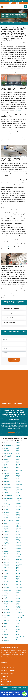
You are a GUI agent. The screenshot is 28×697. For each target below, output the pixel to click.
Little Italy (18, 445)
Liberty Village (19, 447)
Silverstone (6, 539)
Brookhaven (18, 590)
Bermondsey (18, 609)
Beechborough (19, 612)
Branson (17, 597)
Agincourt (18, 639)
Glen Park (18, 509)
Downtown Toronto (20, 543)
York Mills (6, 447)
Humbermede (19, 484)
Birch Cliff (18, 607)
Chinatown (18, 576)
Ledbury (17, 448)
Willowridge (6, 465)
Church (17, 575)
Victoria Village (7, 484)
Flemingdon (18, 515)
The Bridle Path (7, 517)
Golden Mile (18, 506)
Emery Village (18, 528)
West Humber (6, 478)
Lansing (17, 453)
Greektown (18, 504)
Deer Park (18, 553)
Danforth (18, 557)
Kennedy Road (19, 470)
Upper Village (6, 490)
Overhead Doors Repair (7, 673)
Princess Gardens (7, 572)
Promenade (6, 570)
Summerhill (6, 526)
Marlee (5, 631)
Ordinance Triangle (8, 590)
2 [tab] (16, 432)
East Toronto (18, 537)
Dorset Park (18, 548)
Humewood (18, 481)
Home (2, 22)
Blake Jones (18, 604)
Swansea (5, 522)
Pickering (5, 578)
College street (19, 564)
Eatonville (18, 534)
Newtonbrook (6, 609)
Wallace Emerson (7, 483)
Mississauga (6, 621)
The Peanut (6, 509)
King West (18, 465)
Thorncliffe (6, 506)
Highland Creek (19, 492)
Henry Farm (18, 495)
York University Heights (8, 445)
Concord (17, 562)
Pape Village (6, 587)
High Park (18, 494)
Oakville (5, 595)
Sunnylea (5, 523)
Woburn (5, 464)
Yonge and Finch (7, 456)
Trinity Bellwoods (7, 494)
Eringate (17, 525)
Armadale (18, 629)
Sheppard (6, 540)
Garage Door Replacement (8, 670)
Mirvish (5, 623)
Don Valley (18, 550)
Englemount (18, 526)
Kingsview (18, 464)
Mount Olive (6, 614)
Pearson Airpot (7, 579)
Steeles (5, 529)
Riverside (5, 554)
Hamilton (18, 500)
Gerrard (17, 511)
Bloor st (17, 603)
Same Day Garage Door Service (9, 665)
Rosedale (5, 550)
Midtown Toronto (7, 628)
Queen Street (6, 568)
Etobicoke (18, 523)
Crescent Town (19, 559)
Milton (5, 626)
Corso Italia (18, 561)
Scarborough (6, 543)
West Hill (5, 479)
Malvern (5, 637)
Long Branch (6, 640)
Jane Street (18, 475)
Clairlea (17, 572)
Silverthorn (6, 537)
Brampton (18, 598)
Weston (5, 472)
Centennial (18, 579)
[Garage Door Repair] (6, 6)
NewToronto (6, 607)
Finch (17, 518)
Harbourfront (18, 497)
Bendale (17, 611)
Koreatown (18, 459)
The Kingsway (6, 511)
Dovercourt (18, 547)
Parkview (5, 584)
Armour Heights (19, 628)
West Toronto (7, 473)
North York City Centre (8, 601)
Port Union (6, 573)
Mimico (5, 625)
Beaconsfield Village (20, 615)
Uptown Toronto (7, 487)
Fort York (18, 512)
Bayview (17, 618)
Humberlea (18, 486)
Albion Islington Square (20, 636)
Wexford (5, 470)
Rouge (5, 548)
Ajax (17, 637)
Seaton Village (7, 542)
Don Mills (18, 551)
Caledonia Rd (18, 584)
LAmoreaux (18, 458)
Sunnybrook (6, 525)
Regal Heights (6, 564)
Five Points (18, 517)
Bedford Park (18, 614)
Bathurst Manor (19, 621)
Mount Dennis (7, 615)
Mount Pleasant (7, 612)
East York (18, 536)
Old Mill (5, 592)
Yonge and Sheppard (8, 454)
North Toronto (7, 604)
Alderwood (18, 634)
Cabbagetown (19, 587)
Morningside (6, 618)
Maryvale (5, 629)
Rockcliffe (6, 553)
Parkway (5, 582)
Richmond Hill (6, 559)
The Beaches (6, 518)
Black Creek (18, 606)
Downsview (18, 545)
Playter (5, 576)
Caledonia (18, 586)
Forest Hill (18, 514)
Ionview (17, 479)
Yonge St (5, 451)
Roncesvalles (6, 551)
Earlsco (17, 539)
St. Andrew (6, 534)
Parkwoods (6, 581)
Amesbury (18, 632)
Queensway (6, 565)
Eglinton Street (19, 531)
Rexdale (5, 561)
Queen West (6, 567)
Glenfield (17, 508)
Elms (17, 529)
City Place (18, 573)
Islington (17, 478)
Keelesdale (18, 472)
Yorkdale (5, 444)
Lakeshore (18, 456)
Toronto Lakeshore (8, 495)
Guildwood (18, 501)
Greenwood (18, 503)
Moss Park (6, 617)
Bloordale (18, 601)
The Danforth (6, 515)
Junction (17, 473)
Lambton (18, 454)
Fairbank (17, 520)
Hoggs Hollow (19, 489)
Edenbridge (18, 533)
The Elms (5, 514)
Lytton (5, 639)
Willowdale (6, 467)
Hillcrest (17, 490)
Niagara (5, 606)
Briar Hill (17, 595)
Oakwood (6, 593)
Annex (17, 631)
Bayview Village (19, 617)
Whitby (5, 469)
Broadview (18, 593)
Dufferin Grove (19, 542)
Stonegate (6, 528)
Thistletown (6, 508)
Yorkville (5, 442)
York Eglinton (6, 448)
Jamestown (18, 476)
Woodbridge (6, 461)
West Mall (6, 476)
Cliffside (17, 565)
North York (6, 603)
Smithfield (6, 536)
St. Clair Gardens (7, 533)
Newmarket (6, 611)
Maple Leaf (6, 636)
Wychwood (6, 459)
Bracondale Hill (19, 600)
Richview (5, 557)
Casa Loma (18, 581)
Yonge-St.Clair (6, 450)
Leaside (17, 450)
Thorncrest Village (7, 504)
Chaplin (17, 578)
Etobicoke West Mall (20, 522)
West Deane (6, 481)
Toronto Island (7, 497)
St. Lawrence (6, 531)
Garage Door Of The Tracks (8, 667)
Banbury (17, 623)
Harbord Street (19, 498)
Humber (17, 487)
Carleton (17, 582)
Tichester (5, 501)
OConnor (5, 598)
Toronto (5, 489)
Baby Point (18, 625)
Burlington (18, 589)
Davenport (18, 556)
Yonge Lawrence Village (9, 453)
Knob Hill (18, 461)
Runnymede (6, 547)
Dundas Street (19, 540)
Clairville (17, 570)
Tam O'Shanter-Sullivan (8, 520)
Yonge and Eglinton (8, 458)
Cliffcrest (17, 567)
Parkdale (5, 586)
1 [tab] (11, 432)
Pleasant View (6, 575)
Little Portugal (19, 444)
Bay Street (18, 620)
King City (17, 467)
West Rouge (6, 475)
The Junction (6, 512)
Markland (5, 632)
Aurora (17, 626)
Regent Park (6, 562)
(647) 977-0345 (14, 3)
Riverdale (5, 556)
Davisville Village (19, 554)
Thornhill (5, 503)
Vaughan (5, 486)
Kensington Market (20, 469)
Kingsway (18, 462)
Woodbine (6, 462)
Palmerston (6, 589)
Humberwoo (18, 483)
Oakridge (5, 597)
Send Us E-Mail (7, 682)
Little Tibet (18, 442)
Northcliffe (6, 600)
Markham (6, 634)
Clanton (17, 568)
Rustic (5, 545)
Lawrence (18, 451)
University (6, 492)
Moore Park (7, 22)
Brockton (18, 592)
